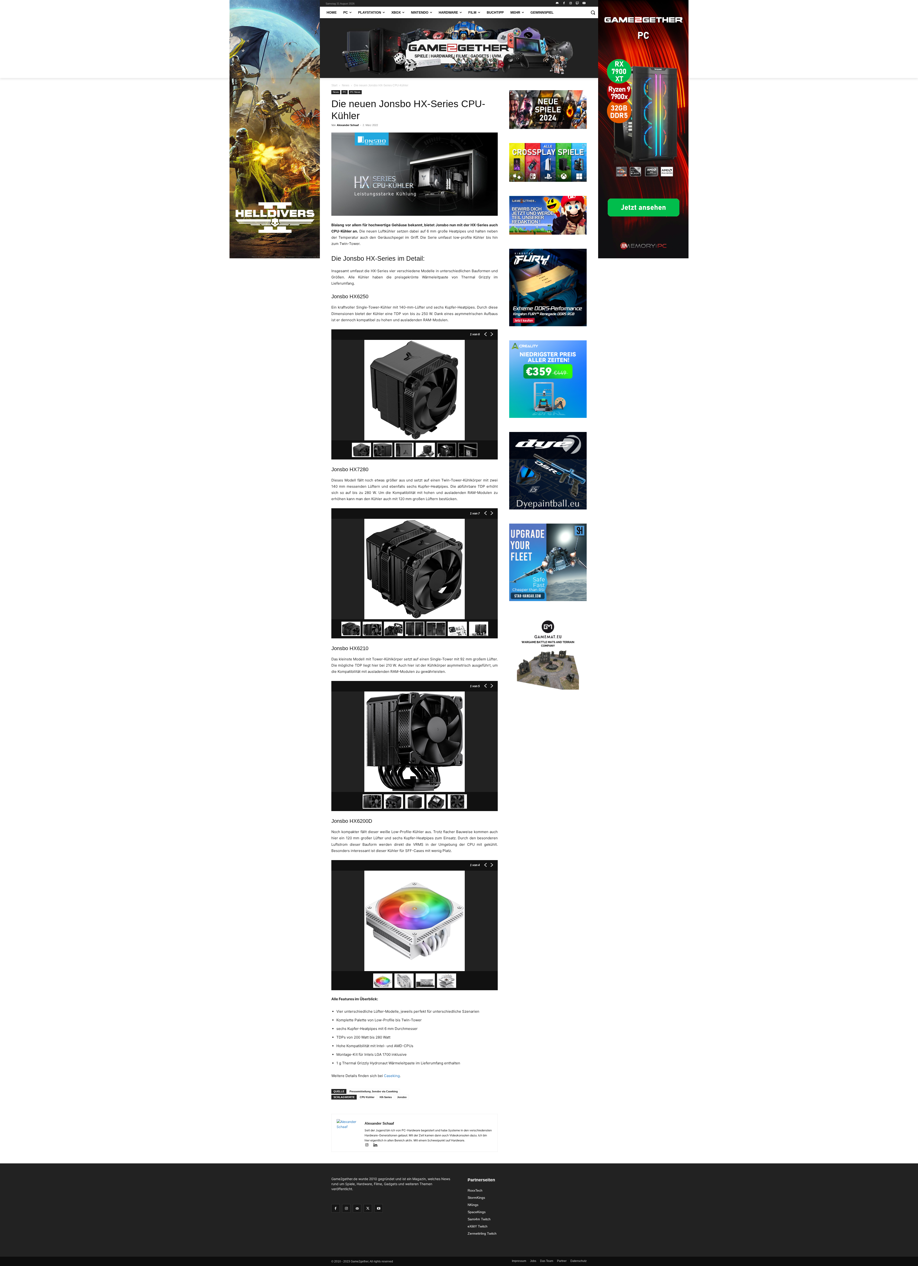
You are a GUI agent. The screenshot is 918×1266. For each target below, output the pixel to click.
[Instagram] (571, 3)
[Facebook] (564, 3)
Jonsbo (402, 1097)
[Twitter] (368, 1208)
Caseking (392, 1075)
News (345, 85)
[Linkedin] (377, 1145)
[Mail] (357, 1208)
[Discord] (557, 3)
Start (334, 85)
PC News (355, 92)
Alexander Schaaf (348, 125)
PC (344, 92)
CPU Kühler (367, 1097)
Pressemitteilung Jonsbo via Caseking (374, 1091)
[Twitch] (577, 3)
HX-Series (386, 1097)
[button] (593, 12)
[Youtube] (584, 3)
